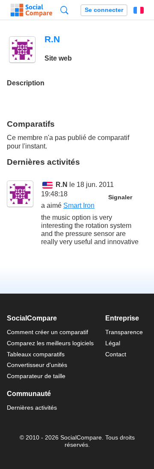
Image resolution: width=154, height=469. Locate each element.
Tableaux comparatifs (36, 354)
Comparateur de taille (36, 376)
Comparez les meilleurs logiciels (50, 343)
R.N (62, 184)
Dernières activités (32, 407)
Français (138, 10)
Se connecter (104, 10)
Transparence (124, 332)
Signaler (120, 197)
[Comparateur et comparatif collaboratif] (31, 10)
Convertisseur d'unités (37, 364)
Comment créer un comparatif (47, 332)
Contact (115, 354)
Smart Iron (79, 205)
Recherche (64, 10)
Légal (112, 343)
